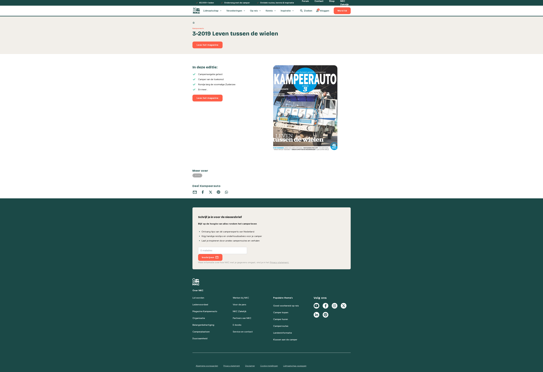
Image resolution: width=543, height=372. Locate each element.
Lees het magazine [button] (207, 45)
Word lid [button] (342, 10)
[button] (322, 11)
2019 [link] (197, 175)
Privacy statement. (279, 262)
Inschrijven (208, 257)
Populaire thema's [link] (283, 297)
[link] (196, 10)
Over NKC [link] (197, 290)
